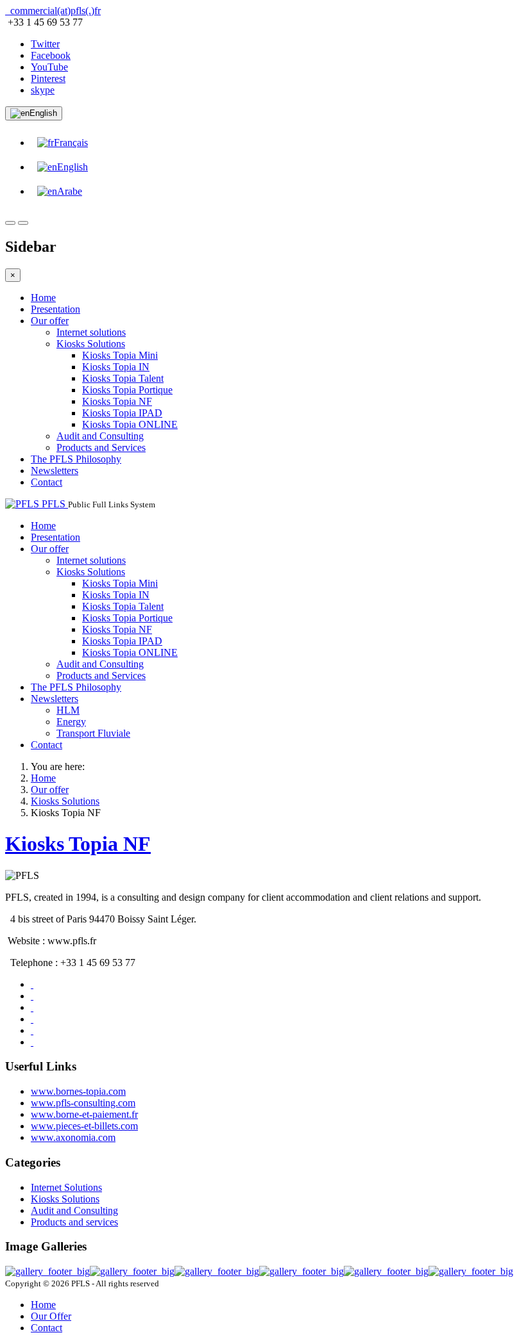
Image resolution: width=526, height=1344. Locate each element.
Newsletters (54, 470)
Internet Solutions (66, 1187)
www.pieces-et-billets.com (84, 1125)
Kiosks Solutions (90, 343)
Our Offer (51, 1316)
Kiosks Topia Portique (127, 389)
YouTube (49, 66)
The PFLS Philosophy (76, 459)
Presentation (55, 309)
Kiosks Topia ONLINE (130, 424)
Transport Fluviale (93, 733)
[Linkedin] (32, 1018)
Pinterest (48, 78)
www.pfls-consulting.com (83, 1102)
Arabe (69, 191)
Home (43, 297)
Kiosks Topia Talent (123, 378)
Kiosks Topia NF (117, 401)
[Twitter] (32, 1042)
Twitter (45, 43)
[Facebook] (32, 1030)
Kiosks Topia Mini (120, 355)
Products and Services (101, 447)
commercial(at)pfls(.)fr (54, 10)
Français (71, 142)
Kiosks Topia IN (115, 366)
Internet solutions (91, 332)
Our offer (50, 320)
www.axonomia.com (73, 1137)
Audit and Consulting (100, 435)
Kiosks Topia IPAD (122, 412)
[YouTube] (32, 984)
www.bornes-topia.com (78, 1091)
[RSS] (32, 1007)
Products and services (74, 1222)
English (43, 113)
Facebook (51, 55)
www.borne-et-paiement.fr (84, 1114)
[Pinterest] (32, 995)
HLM (68, 710)
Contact (46, 482)
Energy (71, 721)
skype (43, 90)
